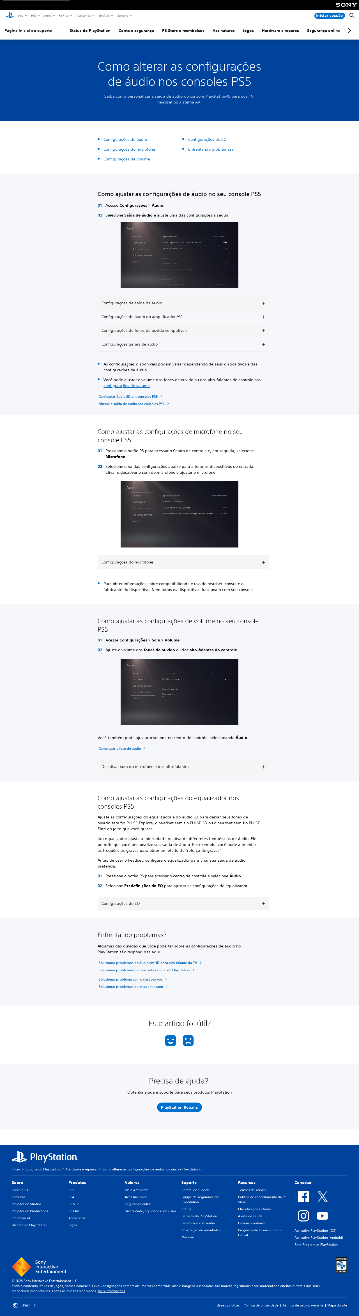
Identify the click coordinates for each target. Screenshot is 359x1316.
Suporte (122, 15)
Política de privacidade (261, 1305)
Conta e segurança (136, 30)
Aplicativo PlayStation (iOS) (315, 1230)
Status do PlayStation (90, 30)
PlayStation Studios (27, 1204)
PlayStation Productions (30, 1211)
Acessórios (83, 15)
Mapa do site (337, 1305)
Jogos (47, 15)
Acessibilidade (136, 1197)
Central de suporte (195, 1190)
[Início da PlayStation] (10, 15)
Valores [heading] (132, 1182)
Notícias (104, 15)
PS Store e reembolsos (183, 30)
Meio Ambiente (136, 1190)
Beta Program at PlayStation (316, 1244)
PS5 (33, 15)
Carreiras (19, 1197)
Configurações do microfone (129, 149)
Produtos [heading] (77, 1182)
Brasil (26, 1305)
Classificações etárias (254, 1209)
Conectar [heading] (303, 1182)
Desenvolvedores (251, 1223)
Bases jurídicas (228, 1305)
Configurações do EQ (207, 139)
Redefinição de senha (198, 1223)
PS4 (71, 1197)
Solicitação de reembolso (200, 1230)
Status (186, 1209)
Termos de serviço (252, 1190)
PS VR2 (73, 1204)
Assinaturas (224, 30)
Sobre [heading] (17, 1182)
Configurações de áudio (125, 139)
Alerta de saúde (250, 1216)
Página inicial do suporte (28, 30)
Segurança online (323, 30)
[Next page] (349, 31)
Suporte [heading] (189, 1182)
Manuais (188, 1237)
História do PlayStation (29, 1225)
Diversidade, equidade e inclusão (150, 1211)
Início (16, 1169)
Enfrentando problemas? (211, 149)
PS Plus (63, 15)
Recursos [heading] (247, 1182)
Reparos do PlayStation (199, 1216)
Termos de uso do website (302, 1305)
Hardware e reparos (280, 30)
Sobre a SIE (20, 1190)
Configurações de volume (126, 159)
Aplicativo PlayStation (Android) (318, 1237)
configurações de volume (126, 385)
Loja (20, 15)
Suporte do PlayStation (43, 1169)
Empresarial (21, 1218)
